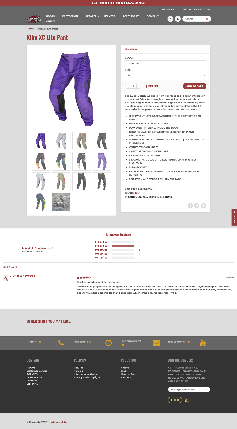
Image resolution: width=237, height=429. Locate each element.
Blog (123, 370)
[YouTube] (186, 400)
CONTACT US (34, 377)
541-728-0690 (168, 9)
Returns (78, 367)
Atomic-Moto (59, 422)
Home (30, 28)
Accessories (131, 16)
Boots (50, 16)
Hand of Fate (128, 374)
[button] (101, 246)
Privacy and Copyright (87, 377)
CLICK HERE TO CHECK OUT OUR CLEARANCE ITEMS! (118, 3)
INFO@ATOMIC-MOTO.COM (196, 9)
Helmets (109, 16)
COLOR (129, 57)
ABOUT (31, 367)
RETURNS (32, 380)
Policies (78, 370)
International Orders (86, 374)
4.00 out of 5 (45, 248)
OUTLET (50, 21)
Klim (137, 193)
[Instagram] (178, 400)
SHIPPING (32, 383)
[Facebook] (171, 400)
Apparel (90, 16)
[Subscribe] (206, 389)
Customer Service (37, 370)
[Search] (207, 18)
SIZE (128, 69)
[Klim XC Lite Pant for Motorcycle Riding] (71, 89)
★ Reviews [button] (234, 217)
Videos (125, 367)
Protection (70, 16)
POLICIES (32, 374)
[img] (84, 277)
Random (126, 377)
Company (153, 16)
